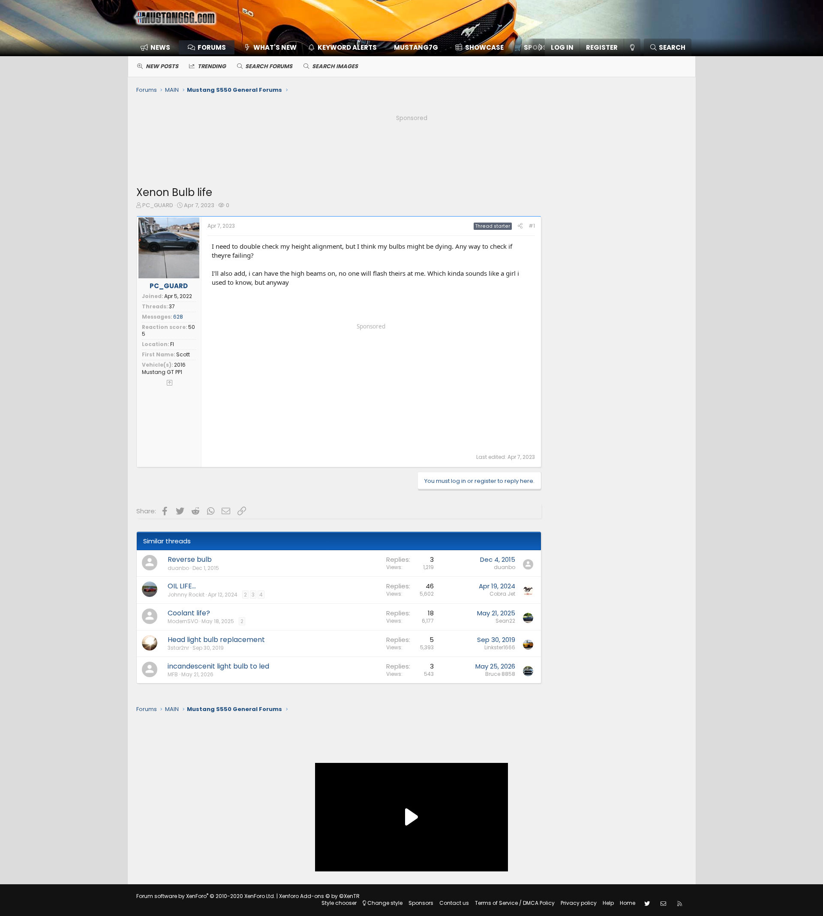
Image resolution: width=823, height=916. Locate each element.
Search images (335, 66)
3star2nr (178, 647)
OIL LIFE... (182, 586)
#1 (532, 225)
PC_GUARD (157, 205)
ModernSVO (183, 621)
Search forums (268, 66)
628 (178, 316)
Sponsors (420, 903)
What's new (275, 47)
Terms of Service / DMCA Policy (515, 903)
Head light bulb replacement (216, 640)
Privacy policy (579, 903)
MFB (173, 674)
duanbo (178, 568)
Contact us (454, 903)
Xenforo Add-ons (319, 896)
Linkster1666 (499, 647)
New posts (162, 66)
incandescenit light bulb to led (218, 666)
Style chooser (339, 903)
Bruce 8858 (500, 674)
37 (172, 306)
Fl (172, 344)
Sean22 (505, 620)
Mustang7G (416, 47)
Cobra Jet (502, 593)
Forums (212, 47)
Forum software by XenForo (205, 896)
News (160, 47)
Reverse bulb (190, 559)
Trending (212, 66)
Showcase (484, 47)
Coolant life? (189, 613)
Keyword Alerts (347, 47)
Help (608, 903)
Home (627, 903)
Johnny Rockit (186, 594)
